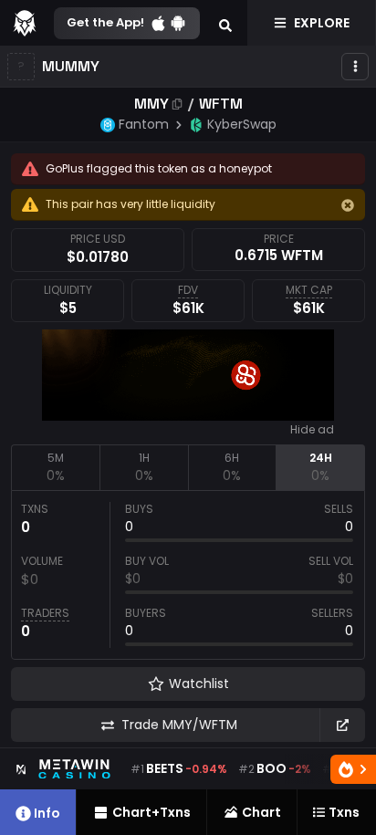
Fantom (144, 124)
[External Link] (342, 725)
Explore (322, 23)
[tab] (55, 467)
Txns (344, 812)
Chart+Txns (151, 812)
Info (47, 813)
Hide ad (312, 430)
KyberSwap (242, 124)
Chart (261, 812)
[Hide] (347, 205)
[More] (355, 66)
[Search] (225, 23)
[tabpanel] (188, 575)
